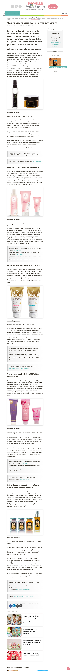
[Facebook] (12, 6)
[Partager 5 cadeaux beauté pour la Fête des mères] (10, 606)
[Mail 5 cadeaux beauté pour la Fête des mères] (21, 606)
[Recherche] (20, 6)
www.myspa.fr (37, 161)
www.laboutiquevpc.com (23, 589)
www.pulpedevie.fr (24, 479)
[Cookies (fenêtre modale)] (68, 668)
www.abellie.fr (25, 368)
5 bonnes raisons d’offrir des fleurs (23, 596)
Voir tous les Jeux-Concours (58, 67)
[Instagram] (16, 6)
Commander (17, 250)
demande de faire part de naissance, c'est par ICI (55, 44)
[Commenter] (17, 606)
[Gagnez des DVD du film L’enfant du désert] (55, 62)
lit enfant (55, 35)
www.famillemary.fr (14, 368)
